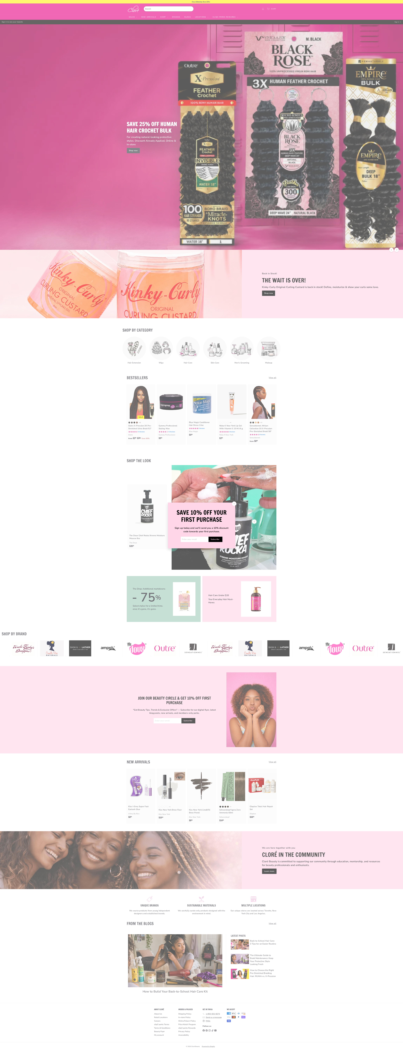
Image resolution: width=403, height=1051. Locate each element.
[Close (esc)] (234, 503)
